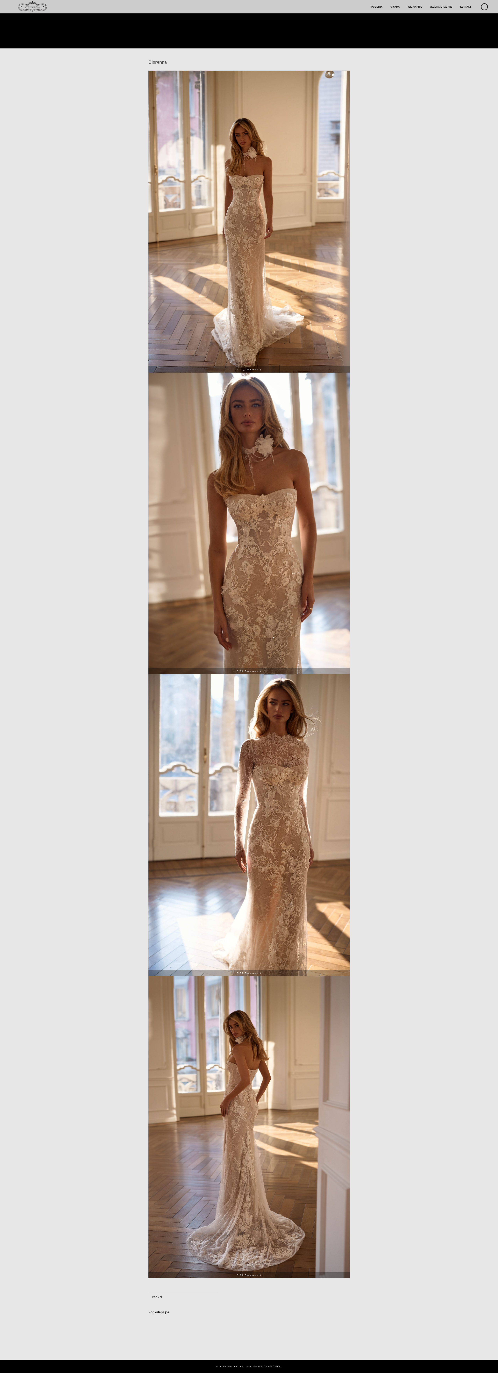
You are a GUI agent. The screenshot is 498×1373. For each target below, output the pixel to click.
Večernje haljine (441, 6)
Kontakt (465, 6)
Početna (377, 6)
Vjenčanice (415, 6)
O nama (395, 6)
